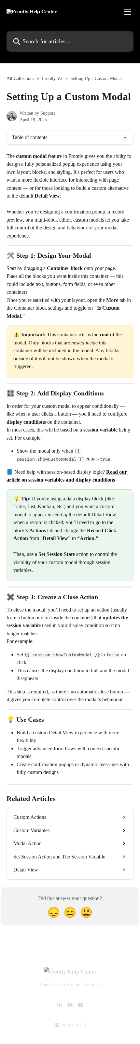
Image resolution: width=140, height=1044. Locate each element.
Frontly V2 (52, 78)
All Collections (20, 78)
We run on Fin (73, 1025)
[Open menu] (127, 12)
